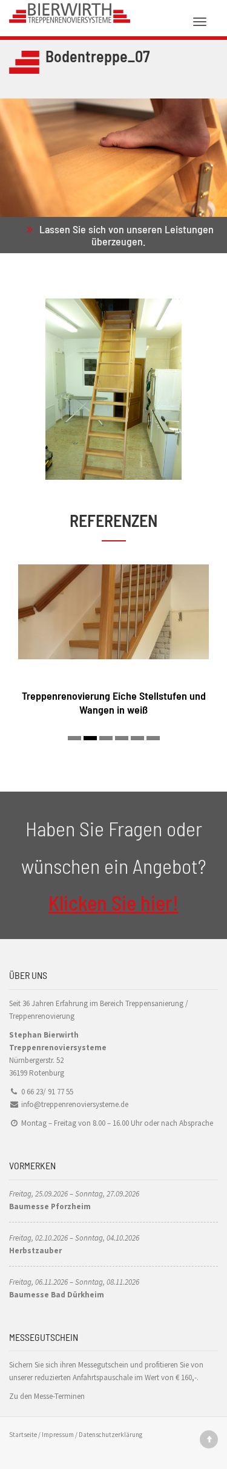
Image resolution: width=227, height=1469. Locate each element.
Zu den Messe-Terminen (47, 1396)
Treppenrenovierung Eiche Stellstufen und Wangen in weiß (114, 702)
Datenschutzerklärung (110, 1434)
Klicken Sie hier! (113, 902)
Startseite (23, 1434)
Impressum (58, 1434)
